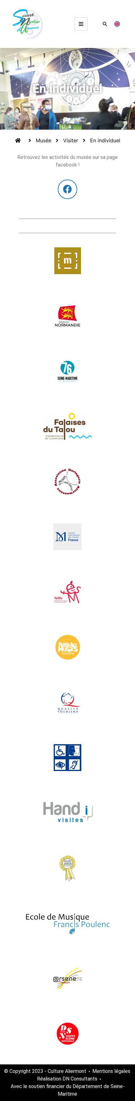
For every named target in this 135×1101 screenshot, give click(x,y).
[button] (105, 24)
